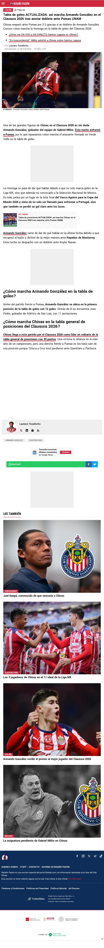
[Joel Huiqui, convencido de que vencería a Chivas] (52, 556)
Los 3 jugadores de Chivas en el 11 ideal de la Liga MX (37, 677)
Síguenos (65, 452)
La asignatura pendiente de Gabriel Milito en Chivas (35, 841)
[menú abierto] (3, 3)
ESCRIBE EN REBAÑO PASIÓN (56, 867)
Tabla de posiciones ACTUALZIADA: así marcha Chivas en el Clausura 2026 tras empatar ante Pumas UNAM (46, 219)
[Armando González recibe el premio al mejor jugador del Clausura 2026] (52, 719)
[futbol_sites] (37, 899)
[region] (52, 944)
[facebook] (77, 856)
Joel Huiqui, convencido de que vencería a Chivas (33, 596)
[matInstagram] (83, 856)
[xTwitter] (89, 856)
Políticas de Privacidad (37, 888)
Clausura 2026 (35, 440)
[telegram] (95, 856)
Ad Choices (74, 888)
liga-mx (21, 10)
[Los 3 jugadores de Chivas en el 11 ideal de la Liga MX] (52, 638)
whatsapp (16, 464)
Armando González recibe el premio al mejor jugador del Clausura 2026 (47, 759)
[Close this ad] (102, 939)
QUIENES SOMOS (9, 867)
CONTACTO (34, 867)
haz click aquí (74, 879)
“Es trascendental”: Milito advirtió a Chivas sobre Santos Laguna (45, 40)
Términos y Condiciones (12, 888)
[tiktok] (101, 856)
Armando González (15, 233)
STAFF (23, 867)
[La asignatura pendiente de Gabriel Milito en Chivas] (52, 801)
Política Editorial (59, 888)
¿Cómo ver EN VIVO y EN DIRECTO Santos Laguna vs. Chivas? (43, 34)
